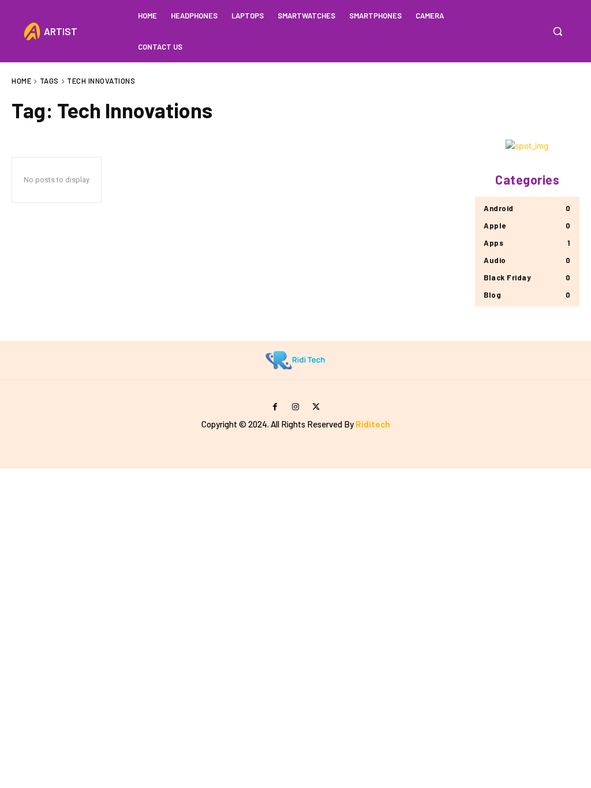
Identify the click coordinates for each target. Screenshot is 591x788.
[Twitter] (316, 407)
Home (21, 80)
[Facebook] (275, 407)
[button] (557, 31)
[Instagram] (295, 407)
